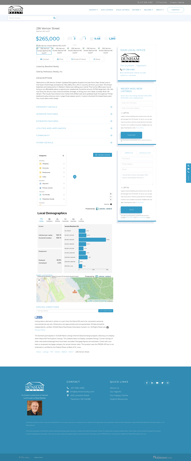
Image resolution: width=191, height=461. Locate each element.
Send (131, 210)
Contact (176, 10)
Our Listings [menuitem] (107, 10)
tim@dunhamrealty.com (82, 391)
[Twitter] (162, 383)
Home (38, 352)
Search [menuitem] (92, 10)
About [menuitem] (159, 10)
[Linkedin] (152, 383)
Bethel (64, 352)
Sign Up (181, 2)
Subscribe (131, 135)
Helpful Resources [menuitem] (119, 399)
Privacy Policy (40, 330)
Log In (174, 2)
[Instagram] (167, 383)
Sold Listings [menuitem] (122, 10)
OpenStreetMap (101, 301)
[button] (54, 18)
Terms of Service (141, 217)
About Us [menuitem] (114, 388)
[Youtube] (157, 383)
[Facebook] (147, 383)
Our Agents (132, 75)
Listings (46, 352)
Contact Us (124, 75)
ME (51, 352)
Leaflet (90, 301)
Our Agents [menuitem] (115, 391)
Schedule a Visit (145, 153)
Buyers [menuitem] (135, 10)
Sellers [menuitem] (148, 10)
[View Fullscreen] (39, 287)
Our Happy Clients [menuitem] (119, 395)
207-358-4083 (145, 2)
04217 (71, 352)
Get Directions (106, 311)
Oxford (57, 352)
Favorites (162, 2)
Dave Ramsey (40, 398)
